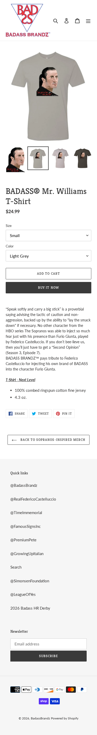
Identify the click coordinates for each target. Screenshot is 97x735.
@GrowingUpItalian (26, 553)
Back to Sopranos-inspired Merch (52, 439)
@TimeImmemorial (26, 512)
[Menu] (88, 20)
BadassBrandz (40, 718)
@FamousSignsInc (25, 526)
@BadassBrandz (23, 485)
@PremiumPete (23, 539)
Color (10, 246)
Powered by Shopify (64, 718)
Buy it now (48, 287)
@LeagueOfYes (23, 594)
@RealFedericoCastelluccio (33, 499)
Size (9, 226)
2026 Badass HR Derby (30, 608)
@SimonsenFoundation (29, 580)
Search (15, 567)
